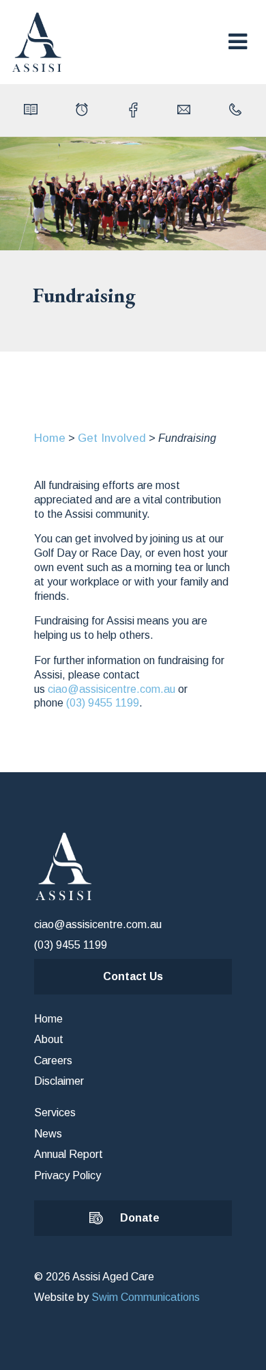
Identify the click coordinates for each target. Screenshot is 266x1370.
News (48, 1134)
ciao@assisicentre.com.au (111, 689)
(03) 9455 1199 (102, 703)
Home (49, 438)
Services (55, 1112)
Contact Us (133, 976)
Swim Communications (145, 1297)
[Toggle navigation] (237, 41)
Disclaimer (59, 1081)
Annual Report (68, 1154)
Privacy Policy (67, 1175)
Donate (140, 1218)
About (48, 1039)
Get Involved (112, 438)
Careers (53, 1060)
